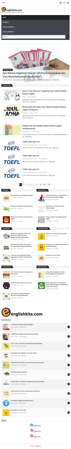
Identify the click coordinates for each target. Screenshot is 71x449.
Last (49, 184)
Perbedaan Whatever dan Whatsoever (22, 206)
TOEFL (35, 145)
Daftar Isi (6, 22)
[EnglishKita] (12, 9)
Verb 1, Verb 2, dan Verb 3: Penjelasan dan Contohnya (26, 343)
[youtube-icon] (68, 2)
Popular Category (8, 27)
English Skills (42, 190)
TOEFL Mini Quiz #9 (30, 155)
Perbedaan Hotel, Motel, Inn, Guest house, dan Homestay (27, 362)
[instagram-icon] (64, 2)
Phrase (24, 97)
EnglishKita (38, 446)
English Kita (37, 426)
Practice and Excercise (28, 145)
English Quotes (26, 131)
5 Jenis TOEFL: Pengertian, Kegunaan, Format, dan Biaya (27, 381)
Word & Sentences (8, 32)
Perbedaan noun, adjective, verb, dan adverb (24, 353)
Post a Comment (31, 97)
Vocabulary (25, 113)
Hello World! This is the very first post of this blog (25, 391)
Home (4, 17)
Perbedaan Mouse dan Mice (19, 372)
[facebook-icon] (60, 2)
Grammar (6, 190)
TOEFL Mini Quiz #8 (30, 169)
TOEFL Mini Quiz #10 (31, 142)
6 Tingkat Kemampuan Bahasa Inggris (22, 324)
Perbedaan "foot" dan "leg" (18, 410)
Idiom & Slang (7, 267)
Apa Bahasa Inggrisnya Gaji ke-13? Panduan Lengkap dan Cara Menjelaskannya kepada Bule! (21, 235)
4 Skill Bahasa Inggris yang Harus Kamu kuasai (24, 334)
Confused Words (43, 228)
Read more (56, 80)
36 (40, 184)
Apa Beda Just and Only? (53, 255)
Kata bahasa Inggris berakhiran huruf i (22, 400)
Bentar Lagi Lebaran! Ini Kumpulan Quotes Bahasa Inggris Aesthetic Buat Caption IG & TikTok (57, 284)
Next (44, 184)
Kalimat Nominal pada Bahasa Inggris (22, 195)
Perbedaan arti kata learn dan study (56, 233)
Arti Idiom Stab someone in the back (21, 283)
